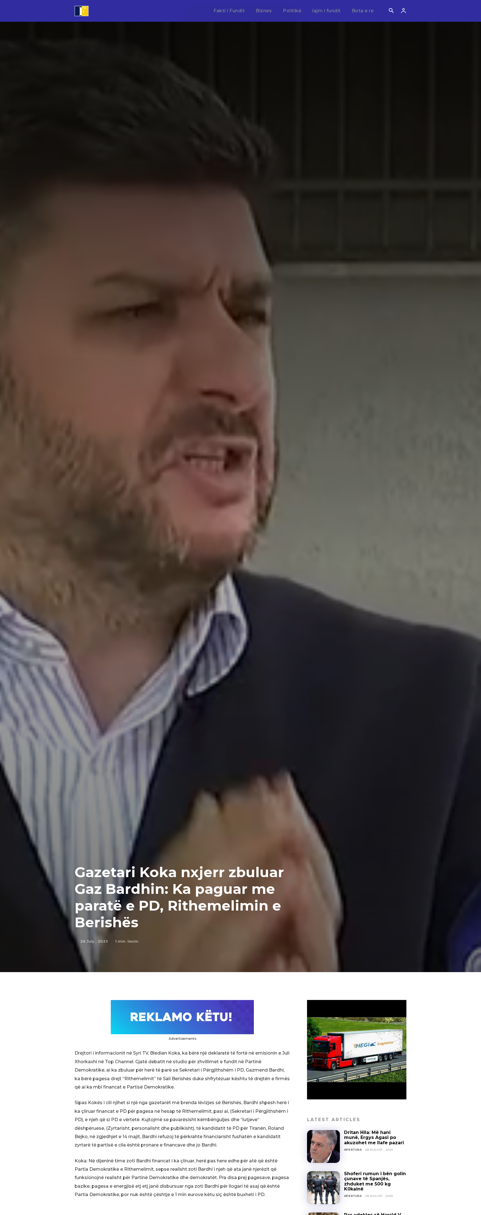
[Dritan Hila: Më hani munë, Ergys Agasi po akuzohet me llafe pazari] (323, 1146)
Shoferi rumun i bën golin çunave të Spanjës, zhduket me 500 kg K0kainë (375, 1181)
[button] (391, 11)
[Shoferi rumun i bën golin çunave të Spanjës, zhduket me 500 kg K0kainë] (323, 1187)
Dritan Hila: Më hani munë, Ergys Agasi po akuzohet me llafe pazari (374, 1137)
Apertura (353, 1149)
